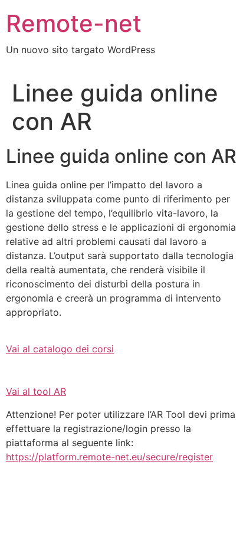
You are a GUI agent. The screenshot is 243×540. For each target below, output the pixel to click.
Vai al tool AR (36, 391)
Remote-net (74, 23)
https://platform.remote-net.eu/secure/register (109, 457)
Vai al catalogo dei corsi (60, 349)
